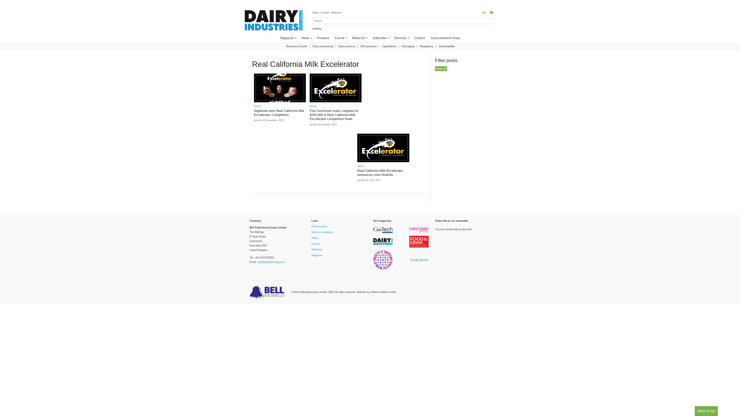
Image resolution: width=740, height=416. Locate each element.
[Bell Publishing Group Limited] (268, 292)
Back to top (706, 411)
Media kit (336, 12)
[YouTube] (491, 12)
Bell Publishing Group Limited (310, 292)
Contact (325, 12)
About (315, 12)
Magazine (316, 255)
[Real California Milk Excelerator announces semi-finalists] (383, 161)
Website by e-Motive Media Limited (376, 292)
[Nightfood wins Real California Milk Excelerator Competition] (280, 102)
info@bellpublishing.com (271, 262)
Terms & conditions (322, 232)
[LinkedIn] (484, 12)
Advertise (316, 249)
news (257, 106)
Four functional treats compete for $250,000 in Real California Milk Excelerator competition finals (334, 115)
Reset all (441, 68)
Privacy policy (319, 226)
